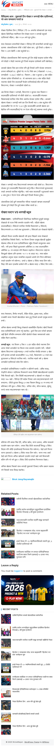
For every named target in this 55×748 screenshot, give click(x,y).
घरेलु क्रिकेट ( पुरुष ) (15, 10)
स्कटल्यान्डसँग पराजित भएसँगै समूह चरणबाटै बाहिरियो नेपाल (32, 521)
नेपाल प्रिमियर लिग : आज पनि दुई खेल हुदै (26, 701)
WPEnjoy (45, 742)
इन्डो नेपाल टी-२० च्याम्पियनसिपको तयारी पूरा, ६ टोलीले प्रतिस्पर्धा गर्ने (34, 542)
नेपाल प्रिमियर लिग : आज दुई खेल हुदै (25, 726)
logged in (18, 571)
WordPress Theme (31, 742)
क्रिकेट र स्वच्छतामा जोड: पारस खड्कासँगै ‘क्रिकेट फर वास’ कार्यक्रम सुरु (32, 532)
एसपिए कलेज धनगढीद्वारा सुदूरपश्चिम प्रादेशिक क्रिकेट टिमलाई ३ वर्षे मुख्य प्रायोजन (33, 511)
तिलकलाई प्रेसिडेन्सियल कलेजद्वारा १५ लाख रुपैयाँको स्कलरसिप (30, 690)
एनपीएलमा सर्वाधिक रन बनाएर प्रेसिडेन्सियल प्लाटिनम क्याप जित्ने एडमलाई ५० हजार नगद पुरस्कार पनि (32, 554)
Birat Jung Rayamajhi (23, 479)
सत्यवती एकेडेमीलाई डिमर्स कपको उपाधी (25, 714)
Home (3, 10)
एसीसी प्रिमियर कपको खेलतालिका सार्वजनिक (33, 498)
